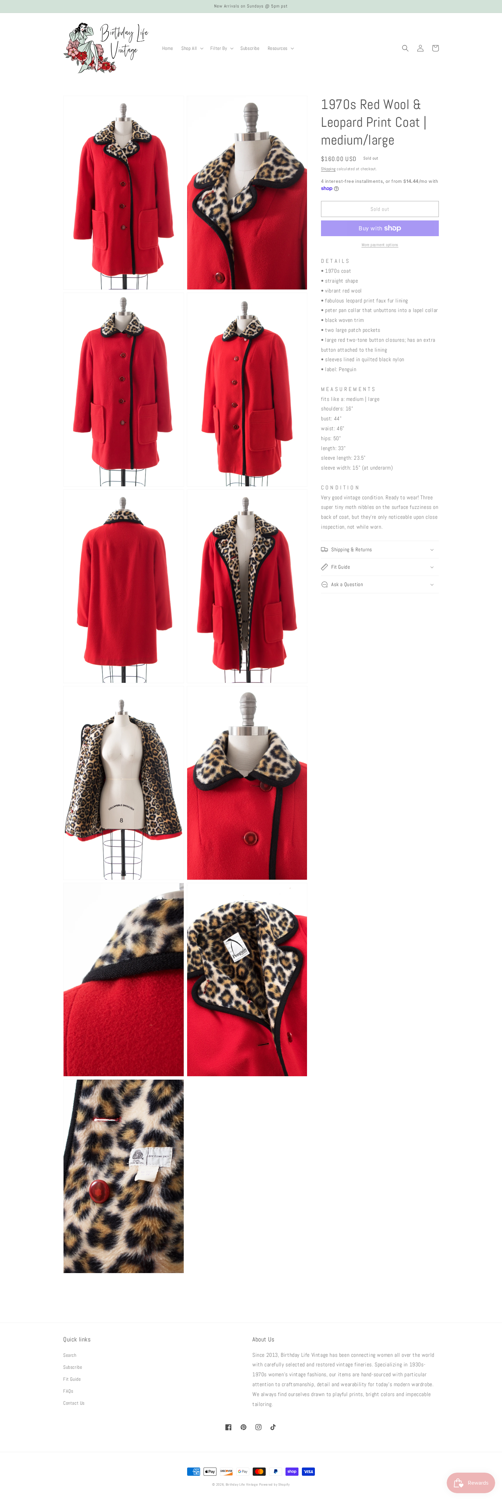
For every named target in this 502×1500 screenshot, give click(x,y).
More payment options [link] (380, 244)
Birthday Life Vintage (242, 1484)
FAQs (68, 1391)
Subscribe (72, 1367)
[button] (191, 48)
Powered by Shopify (274, 1484)
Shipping (328, 169)
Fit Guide (72, 1379)
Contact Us (74, 1403)
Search (69, 1355)
